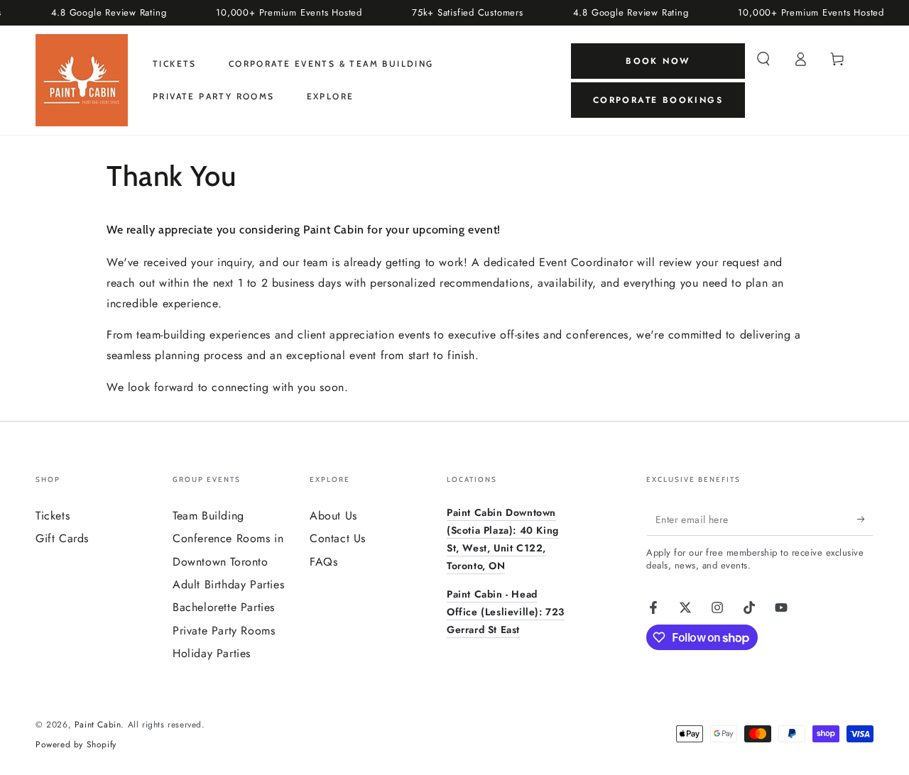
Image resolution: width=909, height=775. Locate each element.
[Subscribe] (865, 519)
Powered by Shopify (76, 745)
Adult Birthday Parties (228, 584)
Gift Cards (62, 538)
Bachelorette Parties (224, 607)
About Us (333, 515)
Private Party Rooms (224, 630)
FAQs (323, 562)
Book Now (658, 61)
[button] (763, 59)
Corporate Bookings (658, 100)
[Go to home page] (82, 80)
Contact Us (338, 538)
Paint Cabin (98, 724)
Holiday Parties (212, 653)
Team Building (208, 515)
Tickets (53, 515)
